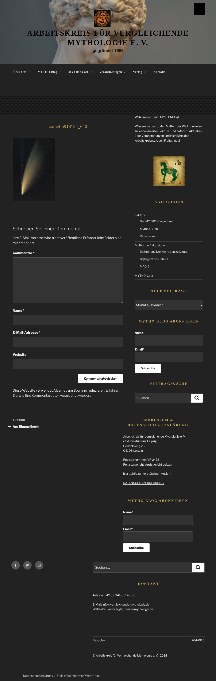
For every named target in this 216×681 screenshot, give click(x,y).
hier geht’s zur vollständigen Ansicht (147, 473)
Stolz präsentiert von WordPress (78, 675)
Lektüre (140, 215)
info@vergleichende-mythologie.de (126, 604)
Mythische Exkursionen (150, 245)
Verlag (137, 72)
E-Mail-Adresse (26, 332)
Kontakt (159, 72)
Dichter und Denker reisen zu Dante (164, 251)
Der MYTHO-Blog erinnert (157, 221)
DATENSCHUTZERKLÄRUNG (143, 483)
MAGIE (144, 266)
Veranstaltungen (110, 72)
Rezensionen (148, 236)
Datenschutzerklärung (38, 675)
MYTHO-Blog (47, 72)
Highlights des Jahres (154, 259)
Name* (140, 332)
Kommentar (24, 253)
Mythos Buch (149, 229)
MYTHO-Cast (78, 72)
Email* (139, 349)
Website (19, 355)
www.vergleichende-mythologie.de (130, 609)
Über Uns (19, 72)
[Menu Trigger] (199, 9)
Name (18, 311)
